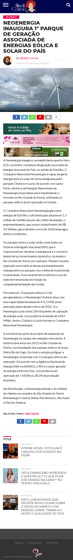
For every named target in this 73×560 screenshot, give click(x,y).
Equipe (19, 543)
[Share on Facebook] (16, 116)
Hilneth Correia (29, 58)
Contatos (52, 543)
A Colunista (35, 543)
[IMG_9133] (36, 133)
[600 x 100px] (36, 156)
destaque (32, 413)
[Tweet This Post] (24, 116)
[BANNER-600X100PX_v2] (36, 145)
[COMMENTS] (56, 116)
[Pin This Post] (40, 116)
